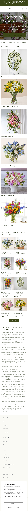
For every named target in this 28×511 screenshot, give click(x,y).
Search (5, 441)
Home (2, 42)
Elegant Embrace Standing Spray (6, 274)
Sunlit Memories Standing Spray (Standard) (5, 295)
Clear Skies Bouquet (6, 253)
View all (14, 320)
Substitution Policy (8, 474)
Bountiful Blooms (7, 136)
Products (5, 428)
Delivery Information (8, 464)
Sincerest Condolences (9, 77)
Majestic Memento (7, 225)
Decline (13, 503)
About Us (5, 432)
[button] (19, 8)
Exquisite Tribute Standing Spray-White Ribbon (20, 295)
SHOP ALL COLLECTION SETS (14, 35)
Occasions (5, 425)
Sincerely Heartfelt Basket (19, 254)
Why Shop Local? (7, 461)
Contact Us (6, 457)
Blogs (4, 445)
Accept (13, 500)
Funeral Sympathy (9, 42)
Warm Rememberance (8, 106)
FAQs (4, 454)
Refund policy (6, 471)
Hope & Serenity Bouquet (18, 315)
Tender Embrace (6, 195)
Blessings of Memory (8, 166)
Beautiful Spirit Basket (5, 315)
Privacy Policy (17, 496)
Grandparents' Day (8, 422)
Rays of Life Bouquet (20, 273)
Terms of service (7, 477)
